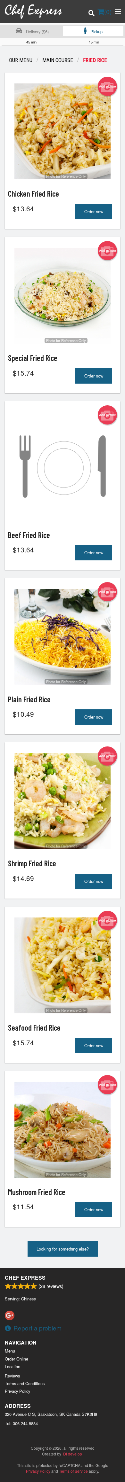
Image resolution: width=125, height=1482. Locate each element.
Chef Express (25, 1277)
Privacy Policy (17, 1391)
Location (12, 1366)
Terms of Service (73, 1471)
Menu (10, 1351)
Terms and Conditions (25, 1383)
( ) (108, 11)
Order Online (16, 1359)
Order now (93, 211)
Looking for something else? (63, 1249)
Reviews (12, 1376)
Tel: (21, 1423)
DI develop (72, 1453)
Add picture (107, 86)
